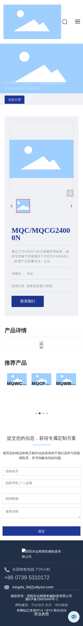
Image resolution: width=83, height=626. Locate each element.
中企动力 (37, 605)
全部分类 (14, 100)
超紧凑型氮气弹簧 (52, 83)
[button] (36, 413)
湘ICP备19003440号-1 (41, 599)
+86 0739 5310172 (27, 577)
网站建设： (23, 605)
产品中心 (26, 83)
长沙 (49, 605)
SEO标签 (61, 605)
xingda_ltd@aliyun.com (32, 587)
